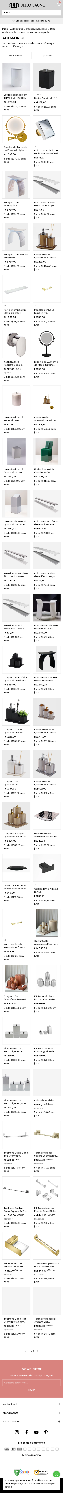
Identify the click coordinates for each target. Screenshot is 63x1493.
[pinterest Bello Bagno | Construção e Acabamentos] (46, 1432)
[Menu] (4, 5)
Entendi (8, 1487)
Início (5, 28)
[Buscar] (57, 12)
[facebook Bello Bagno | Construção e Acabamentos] (26, 1432)
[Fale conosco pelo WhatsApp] (56, 1474)
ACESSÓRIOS (16, 28)
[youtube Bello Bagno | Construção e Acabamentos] (36, 1432)
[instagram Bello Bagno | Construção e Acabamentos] (17, 1432)
